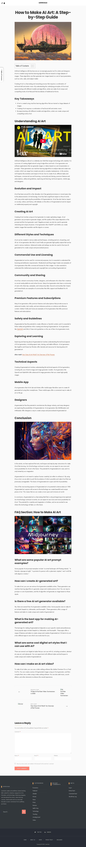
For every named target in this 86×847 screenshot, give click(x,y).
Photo (34, 802)
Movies (34, 796)
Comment (17, 732)
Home (25, 840)
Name (17, 755)
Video (34, 820)
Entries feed (72, 791)
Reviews (35, 805)
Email (36, 755)
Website (56, 755)
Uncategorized (36, 817)
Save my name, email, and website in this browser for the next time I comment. (35, 764)
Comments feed (73, 793)
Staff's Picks (35, 808)
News (34, 799)
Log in (70, 788)
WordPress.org (73, 796)
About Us (32, 840)
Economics (35, 788)
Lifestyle (35, 793)
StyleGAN (20, 329)
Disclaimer (59, 840)
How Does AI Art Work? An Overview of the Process (38, 355)
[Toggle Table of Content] (32, 65)
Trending (35, 814)
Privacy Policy (49, 840)
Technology (35, 811)
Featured (35, 791)
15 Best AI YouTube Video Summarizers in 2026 (43, 692)
